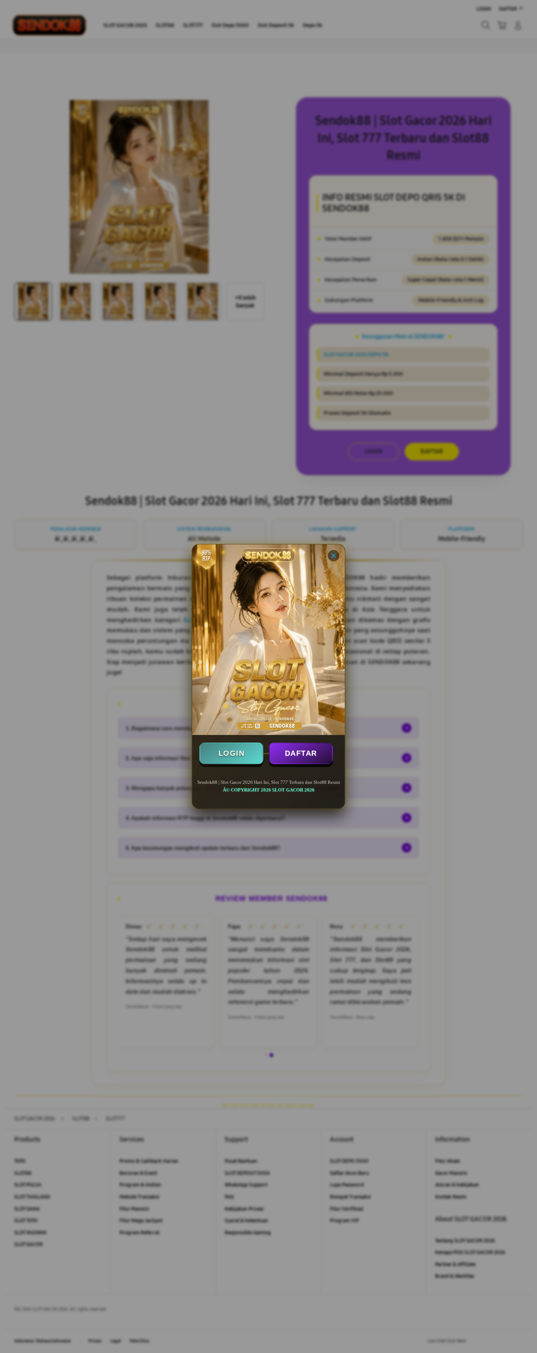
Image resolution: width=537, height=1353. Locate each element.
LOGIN (231, 753)
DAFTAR (301, 753)
